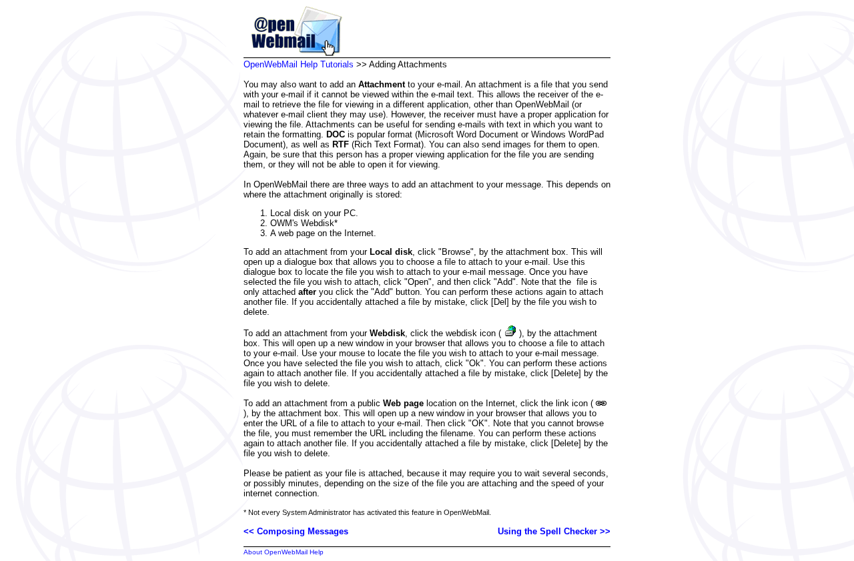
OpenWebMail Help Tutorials (299, 64)
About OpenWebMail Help (284, 552)
